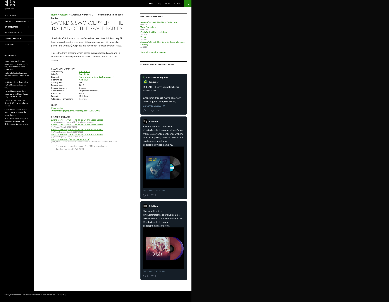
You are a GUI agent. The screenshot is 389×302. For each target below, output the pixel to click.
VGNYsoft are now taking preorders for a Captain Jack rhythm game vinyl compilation (17, 121)
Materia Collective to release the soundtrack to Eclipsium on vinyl (17, 76)
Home (54, 14)
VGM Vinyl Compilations (15, 21)
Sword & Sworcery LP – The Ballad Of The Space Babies (77, 119)
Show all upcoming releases (153, 52)
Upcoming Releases (13, 33)
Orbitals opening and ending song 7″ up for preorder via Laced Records (16, 112)
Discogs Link (57, 108)
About (167, 4)
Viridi (143, 37)
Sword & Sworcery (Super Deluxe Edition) (70, 139)
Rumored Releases (13, 38)
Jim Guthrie (84, 71)
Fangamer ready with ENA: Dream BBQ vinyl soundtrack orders (16, 103)
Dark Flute (84, 74)
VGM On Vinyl (10, 16)
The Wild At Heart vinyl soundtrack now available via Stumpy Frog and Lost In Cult (17, 94)
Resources (9, 44)
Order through (69, 110)
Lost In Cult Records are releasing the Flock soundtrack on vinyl (17, 85)
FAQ (159, 4)
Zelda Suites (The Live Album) (154, 32)
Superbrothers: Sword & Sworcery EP (96, 77)
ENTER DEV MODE (75, 294)
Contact (178, 4)
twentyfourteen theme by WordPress (19, 294)
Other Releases (11, 27)
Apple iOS (83, 79)
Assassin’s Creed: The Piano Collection (158, 22)
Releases (64, 14)
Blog (151, 4)
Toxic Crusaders (148, 27)
